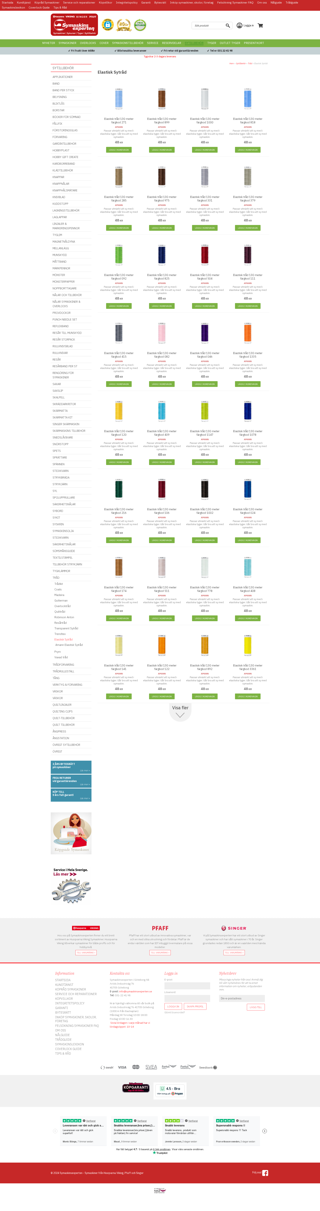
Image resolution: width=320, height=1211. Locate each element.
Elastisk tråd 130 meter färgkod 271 (119, 120)
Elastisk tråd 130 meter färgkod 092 (119, 276)
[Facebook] (265, 1173)
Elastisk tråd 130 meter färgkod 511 (161, 589)
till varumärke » (86, 952)
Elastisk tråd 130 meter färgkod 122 (161, 667)
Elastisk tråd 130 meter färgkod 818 (247, 120)
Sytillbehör (241, 63)
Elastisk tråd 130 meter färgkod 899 (161, 120)
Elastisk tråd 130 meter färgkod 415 (119, 354)
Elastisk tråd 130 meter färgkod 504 (204, 276)
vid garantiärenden (65, 781)
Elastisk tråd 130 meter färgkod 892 (204, 667)
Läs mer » (85, 770)
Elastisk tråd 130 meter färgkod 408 (247, 589)
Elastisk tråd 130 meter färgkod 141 (119, 667)
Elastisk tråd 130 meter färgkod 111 (247, 276)
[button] (108, 25)
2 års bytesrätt (64, 764)
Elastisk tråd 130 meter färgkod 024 (247, 511)
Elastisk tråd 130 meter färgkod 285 (119, 198)
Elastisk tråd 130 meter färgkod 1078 (247, 432)
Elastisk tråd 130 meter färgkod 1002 (204, 511)
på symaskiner (62, 767)
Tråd (250, 63)
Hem (231, 63)
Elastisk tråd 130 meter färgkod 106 (161, 511)
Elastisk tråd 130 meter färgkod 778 (204, 589)
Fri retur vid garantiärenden (181, 50)
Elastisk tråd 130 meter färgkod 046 (204, 354)
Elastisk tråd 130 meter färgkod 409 (161, 432)
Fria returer (62, 778)
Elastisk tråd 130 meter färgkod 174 (119, 589)
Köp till (58, 791)
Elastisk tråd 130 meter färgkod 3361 (247, 667)
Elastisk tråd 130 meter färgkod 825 (161, 276)
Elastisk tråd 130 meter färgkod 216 (119, 511)
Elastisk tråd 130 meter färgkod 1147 (204, 432)
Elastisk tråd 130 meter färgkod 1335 (247, 354)
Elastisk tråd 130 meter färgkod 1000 (204, 120)
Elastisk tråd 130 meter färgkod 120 (119, 432)
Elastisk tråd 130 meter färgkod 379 (247, 198)
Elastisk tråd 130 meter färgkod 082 (161, 354)
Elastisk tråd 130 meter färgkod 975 (161, 198)
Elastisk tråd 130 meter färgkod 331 (204, 198)
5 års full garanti (63, 795)
